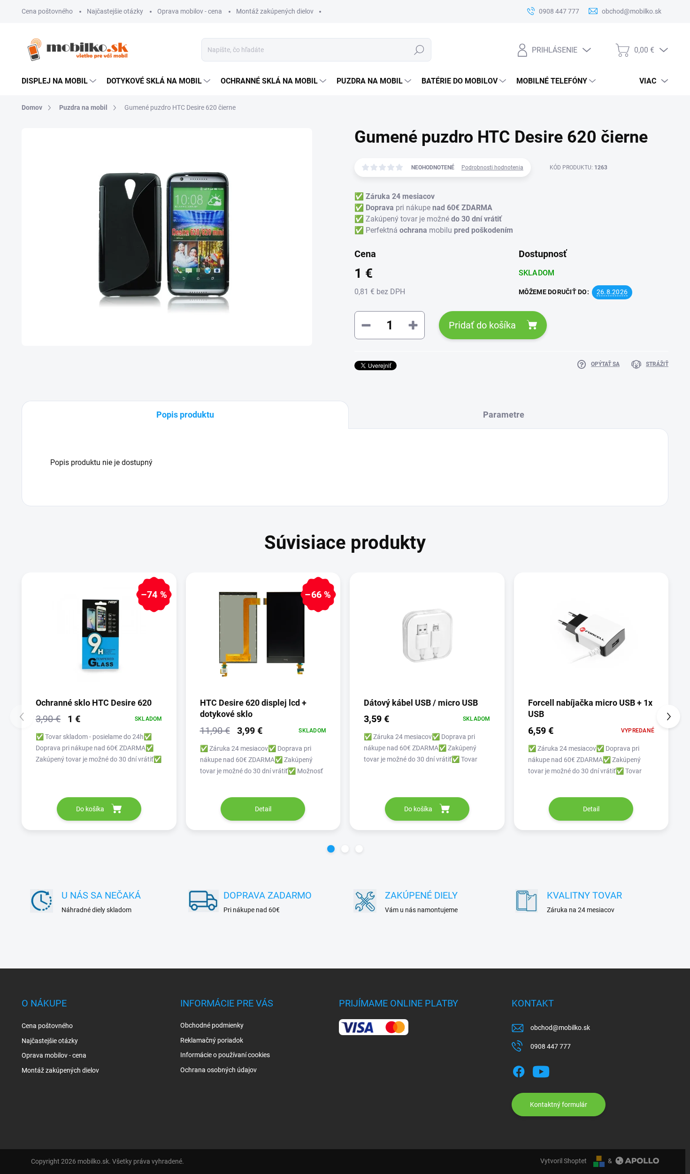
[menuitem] (59, 81)
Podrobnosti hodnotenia (492, 167)
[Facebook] (519, 1070)
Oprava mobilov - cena (189, 11)
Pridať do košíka (482, 325)
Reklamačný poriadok (211, 1040)
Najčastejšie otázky (115, 11)
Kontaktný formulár (558, 1104)
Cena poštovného (47, 11)
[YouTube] (541, 1070)
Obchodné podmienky (212, 1025)
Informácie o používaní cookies (225, 1055)
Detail (263, 809)
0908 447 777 (550, 1046)
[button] (331, 848)
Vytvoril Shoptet (563, 1161)
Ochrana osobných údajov (218, 1070)
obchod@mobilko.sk (560, 1027)
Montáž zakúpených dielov (275, 11)
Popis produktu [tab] (185, 414)
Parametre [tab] (503, 414)
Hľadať (419, 49)
